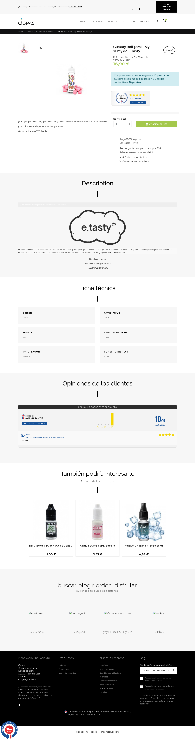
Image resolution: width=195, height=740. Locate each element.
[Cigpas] (26, 21)
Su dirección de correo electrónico (157, 665)
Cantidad (119, 119)
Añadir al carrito (156, 124)
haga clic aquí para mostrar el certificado (85, 714)
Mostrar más (137, 102)
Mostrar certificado (34, 423)
